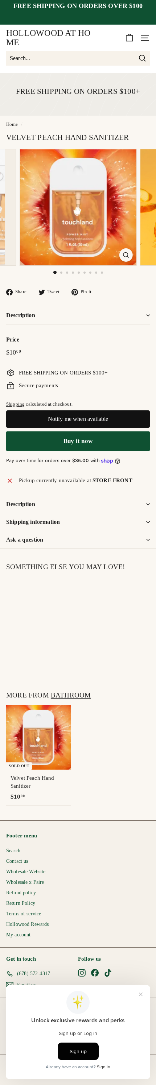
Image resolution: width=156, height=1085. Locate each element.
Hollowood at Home (48, 37)
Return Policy (20, 903)
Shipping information (33, 522)
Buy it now (78, 441)
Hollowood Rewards (27, 924)
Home (12, 124)
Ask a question (24, 540)
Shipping (15, 404)
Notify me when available (78, 419)
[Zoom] (125, 255)
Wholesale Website (26, 871)
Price (12, 339)
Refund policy (21, 892)
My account (18, 934)
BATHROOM (71, 695)
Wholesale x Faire (25, 882)
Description (20, 315)
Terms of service (23, 913)
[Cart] (129, 38)
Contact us (17, 861)
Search (13, 850)
